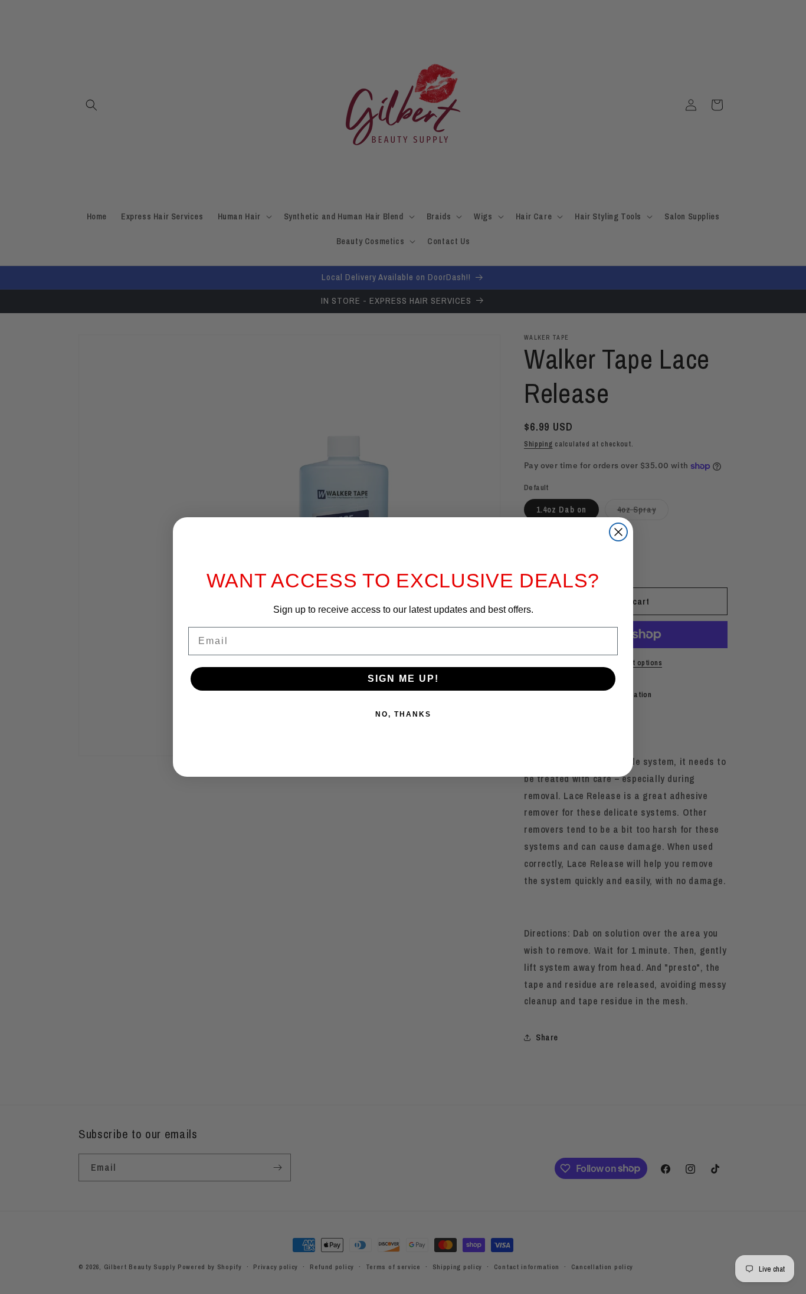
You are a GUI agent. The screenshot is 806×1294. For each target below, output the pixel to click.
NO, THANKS (403, 714)
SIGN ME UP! (403, 679)
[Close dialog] (618, 532)
